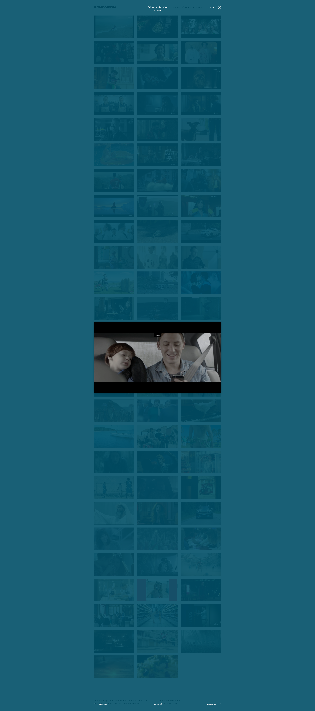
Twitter (168, 704)
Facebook (158, 704)
